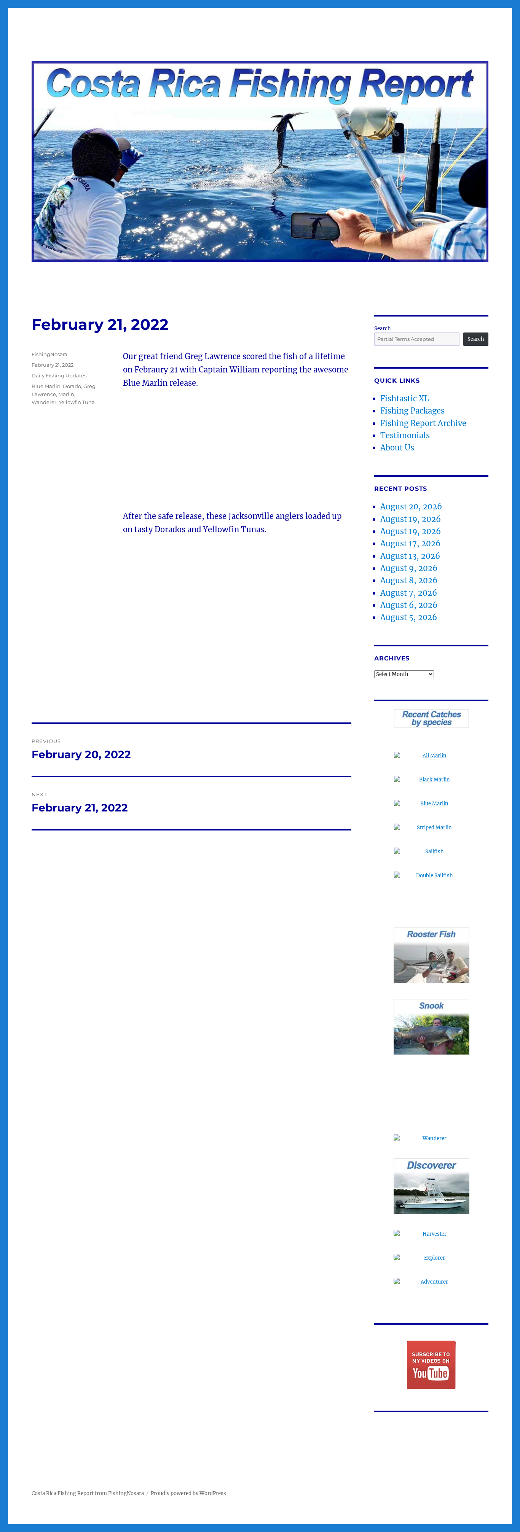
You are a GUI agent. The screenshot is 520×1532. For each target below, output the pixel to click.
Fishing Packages (412, 410)
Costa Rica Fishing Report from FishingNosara (88, 1493)
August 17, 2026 (410, 543)
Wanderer (44, 402)
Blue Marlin (46, 386)
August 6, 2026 (408, 605)
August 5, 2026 (408, 617)
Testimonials (405, 435)
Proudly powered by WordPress (188, 1493)
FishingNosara (49, 354)
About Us (397, 447)
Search (382, 328)
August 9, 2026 (408, 568)
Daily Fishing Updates (59, 375)
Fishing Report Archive (423, 423)
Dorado (72, 386)
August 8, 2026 (408, 580)
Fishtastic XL (404, 398)
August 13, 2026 (410, 556)
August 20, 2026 (411, 506)
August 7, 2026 (408, 593)
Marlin (66, 394)
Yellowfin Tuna (77, 402)
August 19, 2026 (410, 519)
